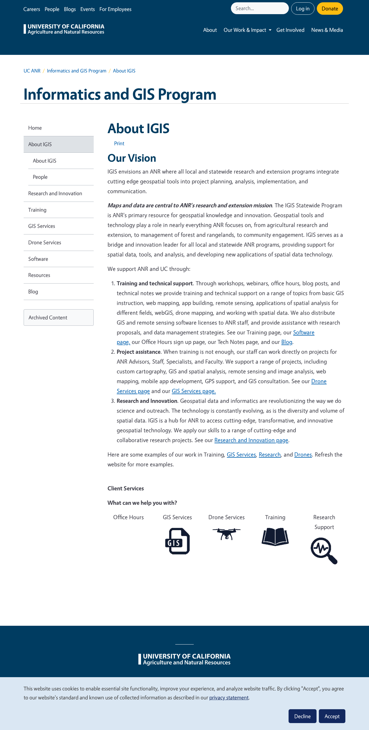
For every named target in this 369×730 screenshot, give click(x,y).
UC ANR (32, 71)
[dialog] (184, 703)
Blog (33, 291)
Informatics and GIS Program (76, 71)
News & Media (327, 29)
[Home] (64, 30)
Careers (31, 8)
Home (35, 127)
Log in (303, 8)
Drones (303, 454)
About (210, 29)
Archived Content (48, 317)
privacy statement (228, 697)
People (52, 8)
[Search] (285, 8)
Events (87, 8)
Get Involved (290, 29)
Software (38, 258)
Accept (332, 716)
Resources (39, 274)
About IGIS (40, 144)
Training (37, 209)
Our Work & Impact (245, 29)
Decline (302, 716)
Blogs (70, 8)
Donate (330, 8)
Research (270, 454)
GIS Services (241, 454)
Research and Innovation (55, 193)
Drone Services (44, 242)
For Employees (115, 8)
